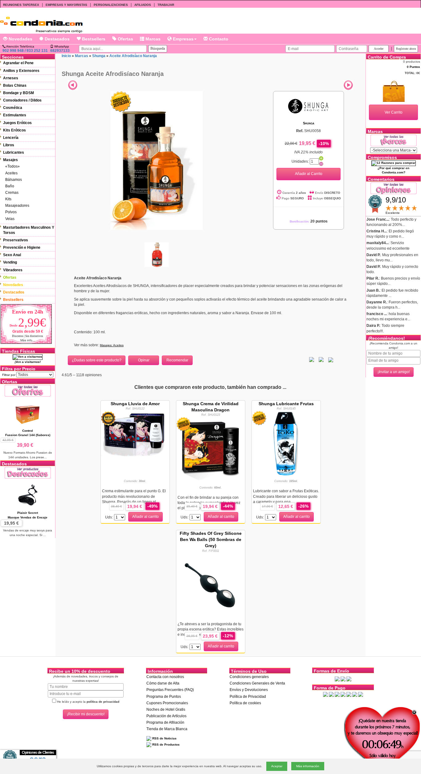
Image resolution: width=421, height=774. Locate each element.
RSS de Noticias (164, 738)
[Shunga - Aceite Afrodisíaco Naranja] (156, 160)
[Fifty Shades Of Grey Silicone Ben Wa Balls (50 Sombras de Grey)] (210, 584)
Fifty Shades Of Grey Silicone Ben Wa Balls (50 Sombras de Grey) (211, 539)
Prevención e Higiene (21, 247)
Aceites (11, 173)
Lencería (10, 137)
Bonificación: (309, 221)
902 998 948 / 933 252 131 (25, 50)
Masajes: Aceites (112, 345)
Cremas (11, 192)
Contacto (218, 38)
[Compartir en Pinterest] (330, 359)
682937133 (60, 50)
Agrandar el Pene (18, 63)
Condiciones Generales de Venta (257, 683)
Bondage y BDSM (18, 93)
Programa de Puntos (163, 696)
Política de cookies (245, 703)
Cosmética (12, 108)
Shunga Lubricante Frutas (286, 403)
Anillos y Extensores (21, 71)
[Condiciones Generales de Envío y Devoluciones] (337, 678)
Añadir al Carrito (308, 174)
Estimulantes (14, 115)
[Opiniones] (393, 187)
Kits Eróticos (14, 130)
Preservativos (15, 240)
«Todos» (12, 166)
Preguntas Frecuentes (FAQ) (170, 690)
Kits (8, 199)
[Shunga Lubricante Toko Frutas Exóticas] (286, 442)
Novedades (19, 38)
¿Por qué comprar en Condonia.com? (393, 170)
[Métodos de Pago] (343, 694)
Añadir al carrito (145, 516)
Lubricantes (13, 152)
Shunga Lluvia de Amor (135, 403)
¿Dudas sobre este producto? (96, 360)
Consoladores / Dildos (22, 100)
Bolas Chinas (15, 85)
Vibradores (12, 270)
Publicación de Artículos (166, 716)
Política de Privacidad (248, 696)
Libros (8, 145)
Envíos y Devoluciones (249, 690)
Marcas (152, 38)
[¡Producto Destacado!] (121, 101)
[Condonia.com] (41, 22)
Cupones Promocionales (167, 703)
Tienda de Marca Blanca (166, 729)
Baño (9, 186)
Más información (307, 766)
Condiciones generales (249, 677)
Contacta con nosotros (165, 677)
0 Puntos (413, 67)
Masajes (10, 160)
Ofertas (124, 38)
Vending (10, 262)
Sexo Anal (12, 255)
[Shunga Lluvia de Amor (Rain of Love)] (135, 434)
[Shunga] (308, 105)
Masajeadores (17, 205)
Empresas (183, 38)
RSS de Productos (165, 744)
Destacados (56, 38)
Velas (9, 219)
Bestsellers (93, 38)
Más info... (27, 340)
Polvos (11, 212)
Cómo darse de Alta (162, 683)
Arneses (10, 78)
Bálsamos (13, 179)
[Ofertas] (28, 390)
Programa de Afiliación (165, 722)
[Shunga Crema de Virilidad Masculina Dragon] (210, 449)
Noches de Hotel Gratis (165, 709)
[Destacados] (28, 472)
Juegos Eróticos (17, 123)
